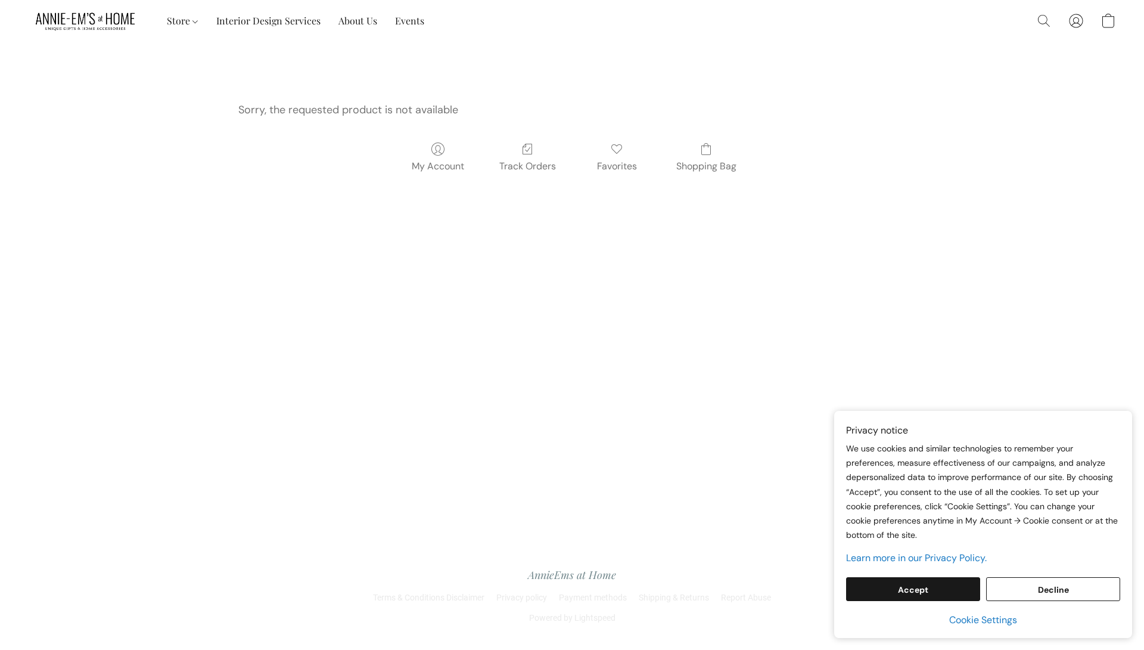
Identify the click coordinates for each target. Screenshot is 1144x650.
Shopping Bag (706, 166)
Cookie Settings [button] (983, 620)
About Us (357, 20)
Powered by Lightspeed (572, 618)
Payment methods (593, 597)
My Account (438, 166)
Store (179, 20)
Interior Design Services (268, 20)
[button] (86, 21)
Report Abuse (746, 597)
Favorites (617, 166)
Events (409, 20)
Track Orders (527, 166)
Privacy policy (521, 597)
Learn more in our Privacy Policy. (916, 558)
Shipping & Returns (674, 597)
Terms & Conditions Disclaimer (428, 597)
